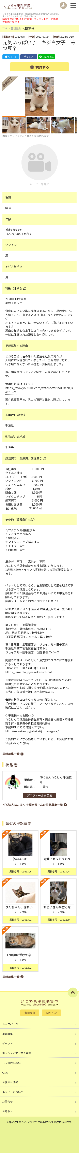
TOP (4, 28)
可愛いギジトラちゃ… (58, 859)
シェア (29, 56)
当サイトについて (12, 1092)
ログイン (51, 1013)
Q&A (5, 1072)
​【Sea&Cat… (20, 859)
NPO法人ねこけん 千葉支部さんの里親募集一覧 (32, 805)
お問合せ (7, 1101)
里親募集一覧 (10, 754)
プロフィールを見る (39, 795)
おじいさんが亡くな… (58, 907)
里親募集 (16, 28)
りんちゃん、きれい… (20, 907)
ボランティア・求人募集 (16, 1053)
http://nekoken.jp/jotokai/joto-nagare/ (32, 731)
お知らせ (7, 1111)
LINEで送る (48, 56)
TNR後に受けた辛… (20, 955)
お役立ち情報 (10, 1082)
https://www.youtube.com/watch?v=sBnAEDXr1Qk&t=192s (39, 390)
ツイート (12, 56)
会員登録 (30, 1013)
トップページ (10, 1024)
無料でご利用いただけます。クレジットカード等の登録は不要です (30, 20)
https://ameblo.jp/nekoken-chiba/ (28, 672)
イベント (7, 1043)
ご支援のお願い (11, 1063)
